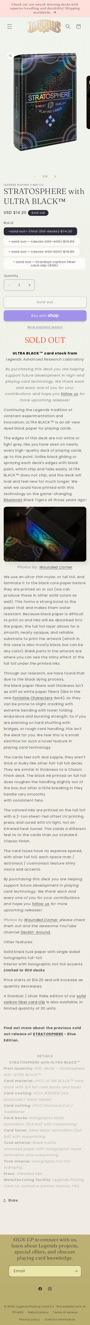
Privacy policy (29, 1319)
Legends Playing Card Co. (35, 1306)
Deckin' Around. (36, 932)
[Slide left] (35, 176)
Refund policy (38, 1312)
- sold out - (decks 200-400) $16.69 (44, 242)
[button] (9, 26)
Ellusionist (13, 499)
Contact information (60, 1319)
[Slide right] (55, 176)
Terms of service (65, 1312)
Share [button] (13, 1200)
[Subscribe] (76, 1271)
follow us (69, 393)
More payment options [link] (45, 327)
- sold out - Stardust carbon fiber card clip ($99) (46, 264)
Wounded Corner (40, 919)
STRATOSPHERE (48, 1033)
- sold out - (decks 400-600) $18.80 (44, 252)
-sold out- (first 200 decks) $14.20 (43, 232)
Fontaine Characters (33, 697)
